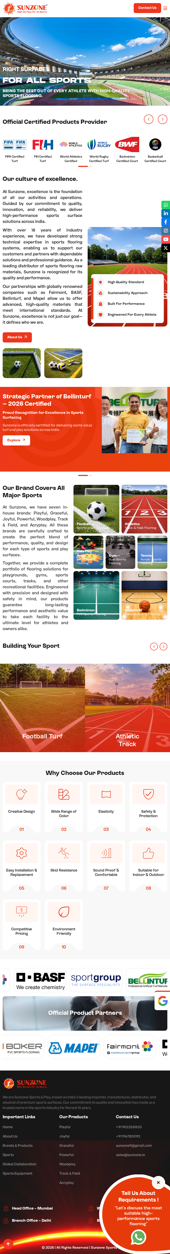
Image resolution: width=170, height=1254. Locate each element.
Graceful (66, 1145)
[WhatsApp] (138, 1237)
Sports (8, 1155)
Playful (64, 1127)
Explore (14, 440)
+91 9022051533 (129, 1127)
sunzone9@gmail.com (134, 1145)
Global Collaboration (19, 1164)
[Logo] (25, 1083)
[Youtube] (165, 239)
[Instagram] (165, 230)
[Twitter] (165, 248)
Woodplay (67, 1164)
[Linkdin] (165, 213)
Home (8, 1127)
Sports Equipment (17, 1173)
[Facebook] (165, 222)
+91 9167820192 (128, 1136)
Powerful (66, 1155)
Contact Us (147, 8)
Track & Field (69, 1173)
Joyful (64, 1136)
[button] (148, 119)
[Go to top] (8, 1244)
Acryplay (66, 1182)
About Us (15, 337)
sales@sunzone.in (130, 1155)
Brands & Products (18, 1145)
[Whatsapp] (165, 205)
